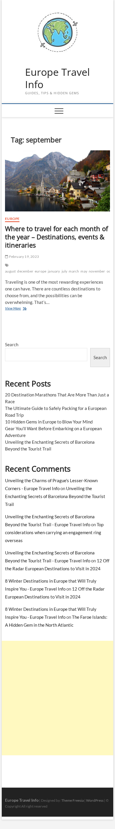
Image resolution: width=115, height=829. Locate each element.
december (25, 271)
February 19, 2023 (23, 256)
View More (22, 309)
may (83, 271)
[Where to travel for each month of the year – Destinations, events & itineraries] (57, 180)
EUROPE (12, 218)
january (54, 271)
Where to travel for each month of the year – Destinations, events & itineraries (56, 236)
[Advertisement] (57, 698)
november (97, 271)
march (74, 271)
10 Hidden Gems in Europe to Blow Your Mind (49, 421)
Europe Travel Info (57, 78)
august (10, 271)
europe (40, 271)
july (65, 271)
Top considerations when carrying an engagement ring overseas (54, 532)
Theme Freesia (72, 800)
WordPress (95, 800)
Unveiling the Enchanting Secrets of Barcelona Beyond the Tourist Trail (55, 496)
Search (11, 344)
